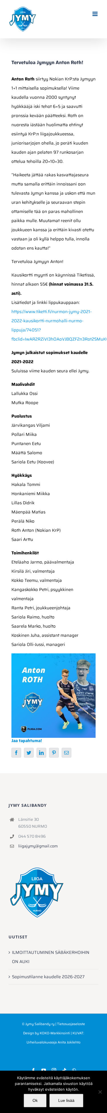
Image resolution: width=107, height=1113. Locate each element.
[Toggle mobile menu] (95, 14)
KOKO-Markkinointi (55, 1033)
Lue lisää (66, 1100)
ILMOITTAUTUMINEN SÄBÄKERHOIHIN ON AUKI (50, 957)
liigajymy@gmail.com (38, 846)
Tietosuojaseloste (71, 1024)
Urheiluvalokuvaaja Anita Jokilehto (53, 1042)
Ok (35, 1100)
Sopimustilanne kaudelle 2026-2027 (48, 976)
